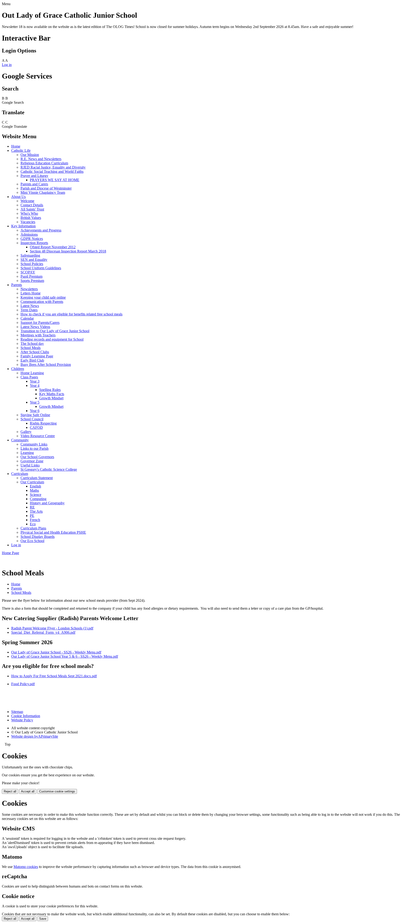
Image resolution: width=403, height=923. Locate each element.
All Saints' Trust (32, 209)
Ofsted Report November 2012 (53, 247)
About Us (18, 197)
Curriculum (19, 474)
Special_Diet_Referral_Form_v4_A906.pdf (43, 632)
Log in (7, 65)
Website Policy (22, 720)
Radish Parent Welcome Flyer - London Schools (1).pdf (52, 628)
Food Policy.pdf (23, 684)
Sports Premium (32, 281)
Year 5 (34, 402)
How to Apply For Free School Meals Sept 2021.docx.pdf (54, 676)
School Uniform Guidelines (41, 268)
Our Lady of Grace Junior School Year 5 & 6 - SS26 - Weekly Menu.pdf (64, 656)
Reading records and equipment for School (52, 339)
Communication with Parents (42, 302)
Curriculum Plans (33, 528)
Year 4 (34, 385)
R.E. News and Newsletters (41, 159)
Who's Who (29, 213)
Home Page (10, 553)
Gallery (26, 432)
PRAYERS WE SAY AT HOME (54, 180)
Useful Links (30, 465)
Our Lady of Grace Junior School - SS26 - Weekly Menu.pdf (56, 652)
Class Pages (29, 377)
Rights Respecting (43, 423)
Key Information (23, 226)
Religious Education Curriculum (44, 163)
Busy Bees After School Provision (46, 364)
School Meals (31, 348)
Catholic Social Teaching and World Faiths (52, 171)
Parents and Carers (34, 184)
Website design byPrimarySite (34, 736)
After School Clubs (35, 352)
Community (20, 440)
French (35, 520)
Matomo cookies (26, 867)
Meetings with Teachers (38, 335)
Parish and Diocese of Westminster (46, 188)
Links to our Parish (35, 448)
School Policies (32, 264)
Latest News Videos (35, 327)
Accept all (28, 791)
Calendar (27, 318)
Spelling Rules (50, 390)
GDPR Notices (32, 239)
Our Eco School (32, 541)
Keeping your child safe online (43, 297)
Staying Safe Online (35, 415)
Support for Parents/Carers (40, 323)
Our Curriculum (32, 482)
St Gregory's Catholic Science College (49, 469)
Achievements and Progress (41, 230)
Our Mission (30, 155)
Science (35, 495)
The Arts (36, 511)
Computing (38, 499)
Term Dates (29, 310)
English (35, 486)
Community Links (34, 444)
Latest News (30, 306)
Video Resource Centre (38, 436)
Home (15, 146)
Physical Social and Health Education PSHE (53, 532)
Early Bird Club (32, 360)
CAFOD (36, 427)
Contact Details (32, 205)
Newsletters (29, 289)
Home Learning (32, 373)
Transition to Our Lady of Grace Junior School (55, 331)
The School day (32, 344)
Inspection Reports (34, 243)
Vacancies (28, 222)
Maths (34, 490)
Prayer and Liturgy (34, 176)
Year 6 (34, 411)
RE (32, 507)
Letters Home (31, 293)
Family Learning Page (37, 356)
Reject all (10, 791)
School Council (32, 419)
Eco (33, 524)
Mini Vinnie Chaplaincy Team (43, 192)
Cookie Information (25, 716)
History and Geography (47, 503)
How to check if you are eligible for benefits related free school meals (71, 314)
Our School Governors (37, 457)
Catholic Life (21, 150)
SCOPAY (28, 272)
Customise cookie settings (57, 791)
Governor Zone (32, 461)
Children (17, 369)
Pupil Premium (31, 276)
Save (42, 918)
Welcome (27, 201)
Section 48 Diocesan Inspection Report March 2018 (68, 251)
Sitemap (17, 712)
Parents (16, 285)
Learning (27, 453)
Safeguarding (30, 255)
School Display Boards (38, 537)
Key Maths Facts (51, 394)
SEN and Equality (34, 260)
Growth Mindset (51, 398)
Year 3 (34, 381)
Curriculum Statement (37, 478)
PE (32, 516)
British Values (31, 218)
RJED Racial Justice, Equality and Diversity (53, 167)
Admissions (29, 234)
